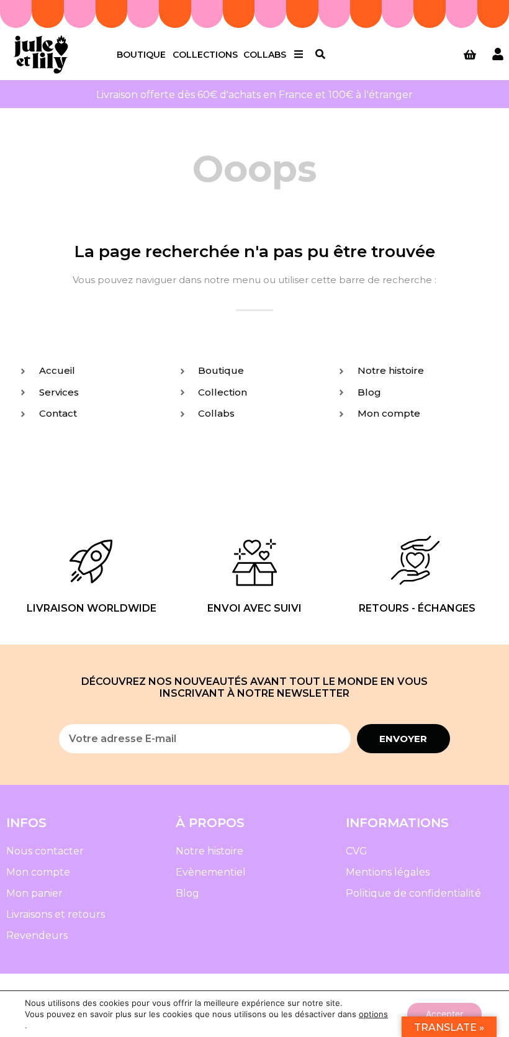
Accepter (444, 1013)
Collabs (264, 54)
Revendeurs (37, 935)
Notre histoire (209, 851)
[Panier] (470, 54)
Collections (205, 54)
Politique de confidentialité (413, 893)
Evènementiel (211, 872)
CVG (356, 851)
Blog (187, 893)
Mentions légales (388, 872)
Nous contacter (45, 851)
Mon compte (38, 872)
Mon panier (34, 893)
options (373, 1014)
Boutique (141, 54)
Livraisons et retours (55, 914)
